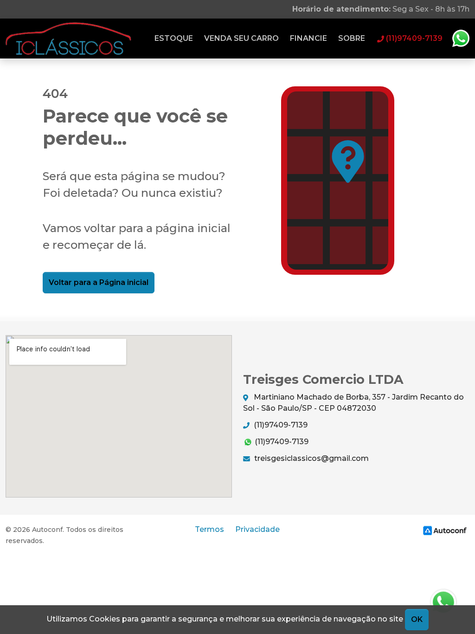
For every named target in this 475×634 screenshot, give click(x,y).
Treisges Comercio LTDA (68, 38)
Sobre (351, 38)
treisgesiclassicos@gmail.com (310, 458)
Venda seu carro (241, 38)
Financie (308, 38)
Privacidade (257, 529)
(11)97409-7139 (280, 425)
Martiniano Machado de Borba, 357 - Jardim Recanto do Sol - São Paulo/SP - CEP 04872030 (353, 403)
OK (417, 619)
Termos (209, 529)
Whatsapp (460, 38)
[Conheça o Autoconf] (444, 530)
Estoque (173, 38)
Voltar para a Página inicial (98, 282)
